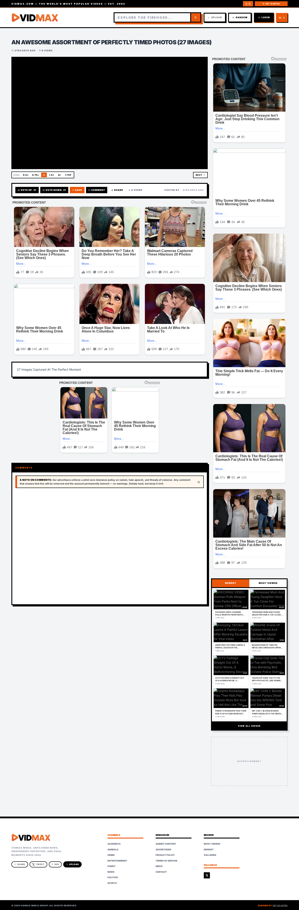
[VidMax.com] (35, 17)
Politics (112, 877)
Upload (215, 17)
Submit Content (166, 843)
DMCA (159, 866)
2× (59, 175)
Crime (111, 855)
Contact (161, 872)
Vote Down (54, 190)
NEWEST (230, 583)
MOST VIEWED (268, 583)
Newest (209, 849)
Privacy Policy (165, 855)
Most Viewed (212, 843)
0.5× (25, 175)
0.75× (35, 175)
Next (200, 175)
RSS (55, 864)
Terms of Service (166, 860)
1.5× (51, 175)
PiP (68, 175)
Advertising (163, 849)
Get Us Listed (280, 905)
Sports (112, 883)
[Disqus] (109, 546)
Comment (96, 190)
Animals (112, 849)
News (110, 872)
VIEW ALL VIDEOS (249, 726)
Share (117, 190)
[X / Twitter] (207, 875)
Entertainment (117, 860)
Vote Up (27, 190)
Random (240, 17)
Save (77, 190)
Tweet (40, 864)
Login (264, 17)
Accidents (114, 843)
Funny (111, 866)
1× (44, 175)
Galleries (210, 855)
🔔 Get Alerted (271, 4)
